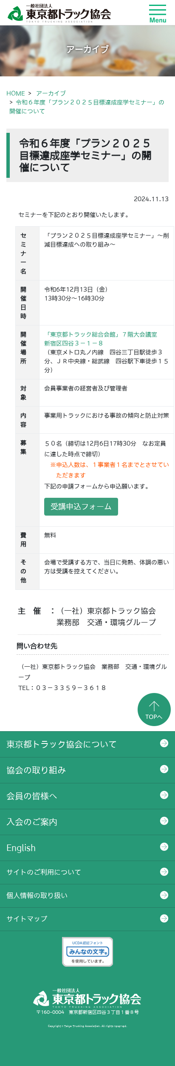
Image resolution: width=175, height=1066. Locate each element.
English (21, 848)
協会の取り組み (36, 770)
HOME (15, 93)
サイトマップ (26, 918)
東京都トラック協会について (61, 744)
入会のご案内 (31, 822)
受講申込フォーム (81, 506)
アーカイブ (51, 93)
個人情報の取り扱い (37, 895)
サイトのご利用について (43, 872)
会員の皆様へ (31, 796)
